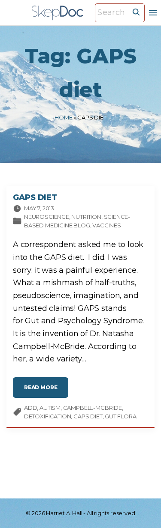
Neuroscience (46, 216)
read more (46, 389)
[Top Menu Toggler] (153, 12)
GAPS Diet (35, 197)
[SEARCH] (136, 11)
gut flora (120, 416)
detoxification (47, 416)
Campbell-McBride (92, 407)
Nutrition (86, 216)
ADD (30, 407)
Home (63, 117)
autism (50, 407)
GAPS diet (87, 416)
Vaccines (106, 225)
